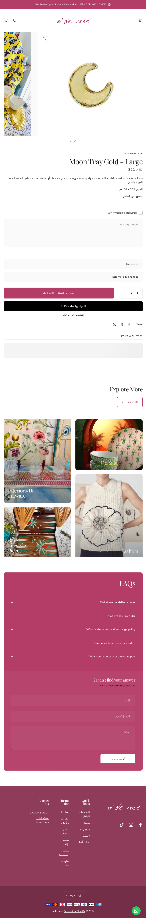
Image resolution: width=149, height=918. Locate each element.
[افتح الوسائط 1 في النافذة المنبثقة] (44, 38)
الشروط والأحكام (65, 821)
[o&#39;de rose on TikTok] (121, 825)
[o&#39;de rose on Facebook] (140, 825)
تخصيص (86, 835)
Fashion (129, 551)
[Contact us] (136, 910)
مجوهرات (85, 829)
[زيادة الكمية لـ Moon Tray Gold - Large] (124, 293)
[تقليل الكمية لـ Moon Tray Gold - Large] (138, 293)
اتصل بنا (65, 812)
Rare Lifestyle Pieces (17, 545)
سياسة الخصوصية (64, 853)
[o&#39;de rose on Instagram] (131, 825)
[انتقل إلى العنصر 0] (75, 141)
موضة (87, 823)
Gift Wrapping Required (122, 213)
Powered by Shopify (74, 911)
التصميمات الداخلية (84, 814)
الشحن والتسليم (65, 831)
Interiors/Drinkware (21, 493)
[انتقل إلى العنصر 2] (71, 141)
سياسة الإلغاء (66, 842)
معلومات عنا (65, 863)
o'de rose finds (133, 153)
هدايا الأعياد (84, 842)
